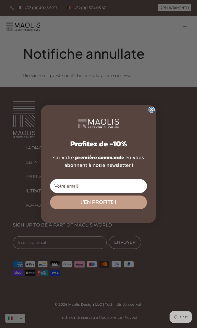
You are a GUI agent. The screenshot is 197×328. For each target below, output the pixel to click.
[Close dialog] (151, 109)
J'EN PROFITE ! (98, 202)
